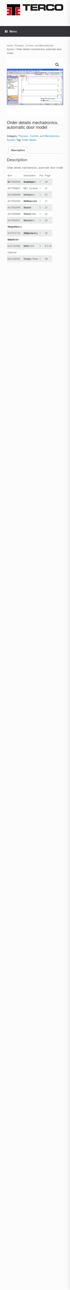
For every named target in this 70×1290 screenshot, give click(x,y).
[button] (57, 64)
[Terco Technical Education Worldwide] (35, 9)
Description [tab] (18, 150)
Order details (29, 140)
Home (10, 45)
